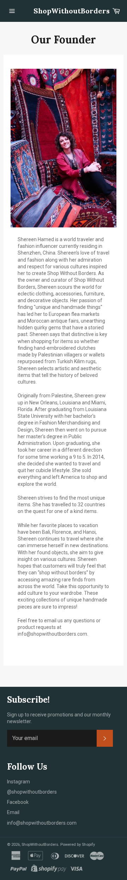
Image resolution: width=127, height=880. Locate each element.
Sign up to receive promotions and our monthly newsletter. (59, 718)
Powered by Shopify (77, 844)
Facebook (18, 802)
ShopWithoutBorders (63, 10)
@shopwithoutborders (32, 792)
